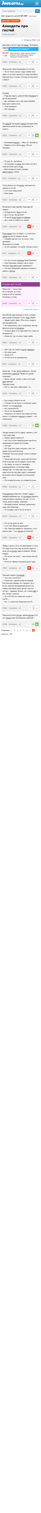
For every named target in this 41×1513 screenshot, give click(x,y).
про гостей (5, 20)
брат (4, 382)
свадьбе (8, 124)
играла (18, 217)
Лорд (27, 317)
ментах (12, 271)
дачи (31, 494)
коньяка (21, 416)
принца (23, 124)
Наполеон (18, 406)
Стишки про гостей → (32, 309)
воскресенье (9, 494)
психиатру (20, 575)
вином (21, 185)
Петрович (32, 96)
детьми (31, 615)
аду (21, 167)
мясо (23, 145)
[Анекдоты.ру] (12, 3)
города (5, 236)
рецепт (17, 142)
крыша (20, 531)
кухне (24, 350)
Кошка (8, 618)
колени (14, 551)
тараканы (30, 350)
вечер (14, 217)
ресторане (8, 234)
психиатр (20, 260)
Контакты (32, 16)
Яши (18, 212)
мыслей (13, 266)
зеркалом (15, 374)
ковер (19, 164)
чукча (19, 371)
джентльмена (8, 172)
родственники (8, 48)
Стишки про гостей (8, 34)
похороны (20, 328)
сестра (18, 615)
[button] (20, 62)
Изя (4, 45)
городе (26, 45)
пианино (27, 217)
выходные (27, 496)
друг (34, 591)
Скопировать (13, 62)
